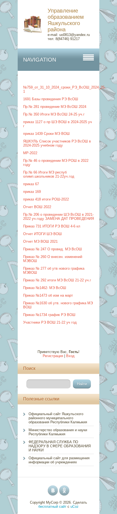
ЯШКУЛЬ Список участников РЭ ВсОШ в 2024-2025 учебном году (57, 143)
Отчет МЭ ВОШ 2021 (40, 241)
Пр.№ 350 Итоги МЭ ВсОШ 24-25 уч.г (54, 114)
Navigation (39, 60)
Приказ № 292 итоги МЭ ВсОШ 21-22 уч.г (57, 280)
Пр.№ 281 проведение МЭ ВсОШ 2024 (54, 107)
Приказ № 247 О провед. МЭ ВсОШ (52, 249)
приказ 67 (31, 184)
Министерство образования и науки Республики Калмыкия (58, 432)
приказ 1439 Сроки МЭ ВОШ (46, 134)
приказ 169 (32, 192)
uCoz (74, 506)
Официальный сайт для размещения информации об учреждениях (59, 460)
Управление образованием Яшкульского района (66, 20)
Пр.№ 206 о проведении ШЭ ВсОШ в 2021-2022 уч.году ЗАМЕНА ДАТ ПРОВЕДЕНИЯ (58, 216)
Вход (70, 356)
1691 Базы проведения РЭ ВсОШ (50, 99)
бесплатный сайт (52, 506)
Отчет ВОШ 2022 (37, 207)
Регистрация (53, 356)
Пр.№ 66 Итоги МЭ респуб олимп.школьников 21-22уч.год (48, 174)
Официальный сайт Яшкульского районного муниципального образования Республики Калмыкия (58, 418)
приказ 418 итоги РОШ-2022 (46, 199)
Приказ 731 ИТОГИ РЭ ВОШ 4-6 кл (51, 226)
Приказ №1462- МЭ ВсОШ (44, 288)
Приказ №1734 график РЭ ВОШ (49, 315)
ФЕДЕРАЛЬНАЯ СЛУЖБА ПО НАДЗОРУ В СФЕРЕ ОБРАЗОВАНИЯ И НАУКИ (60, 446)
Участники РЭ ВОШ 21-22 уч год (50, 322)
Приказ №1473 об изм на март (48, 295)
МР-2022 (30, 153)
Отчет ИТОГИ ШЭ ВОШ (42, 234)
